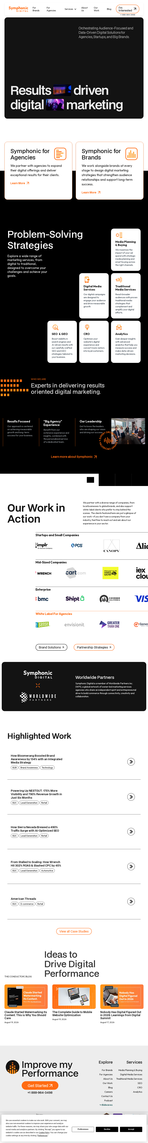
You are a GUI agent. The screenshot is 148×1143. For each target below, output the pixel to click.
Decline (107, 1129)
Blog (109, 9)
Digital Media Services (131, 1074)
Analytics (137, 1091)
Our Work (96, 9)
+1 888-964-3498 (127, 15)
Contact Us (107, 1096)
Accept (131, 1129)
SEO (140, 1083)
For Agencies (51, 9)
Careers (108, 1091)
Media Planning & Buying (130, 1070)
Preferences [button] (42, 1136)
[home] (18, 9)
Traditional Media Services (129, 1078)
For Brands (36, 9)
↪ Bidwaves (106, 1105)
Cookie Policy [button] (44, 1133)
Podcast (108, 1100)
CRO (139, 1087)
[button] (70, 9)
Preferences (83, 1129)
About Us (84, 9)
